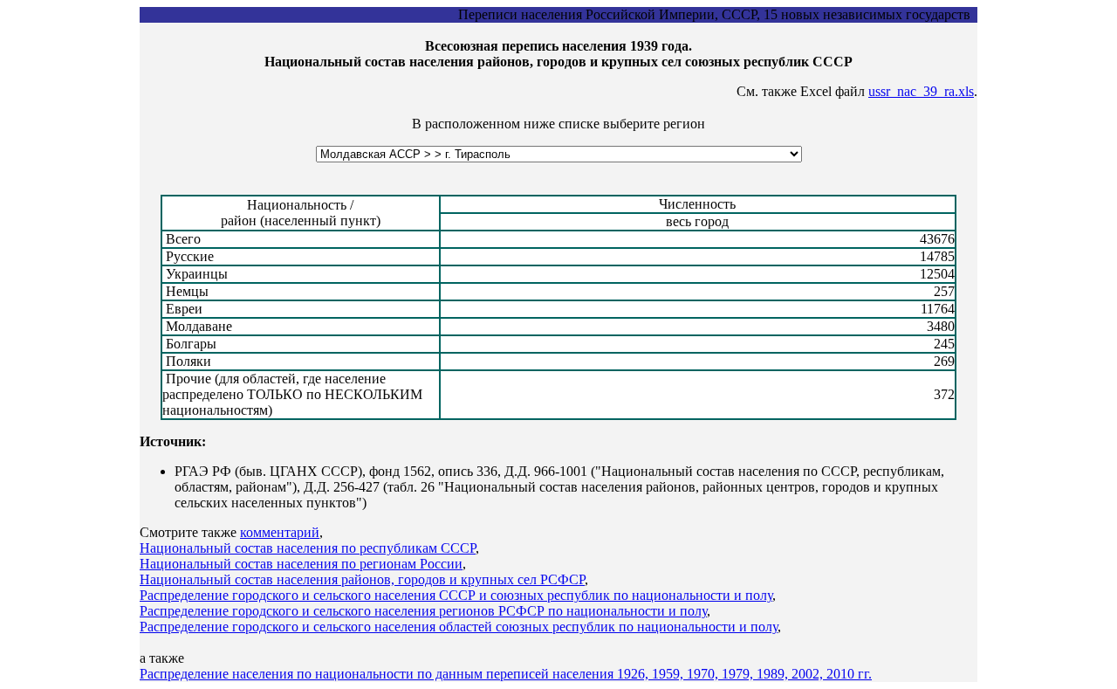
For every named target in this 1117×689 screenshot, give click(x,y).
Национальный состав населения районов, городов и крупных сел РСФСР (362, 579)
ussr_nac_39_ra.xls (921, 91)
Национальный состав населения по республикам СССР (308, 548)
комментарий (279, 532)
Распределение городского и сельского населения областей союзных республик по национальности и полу (459, 626)
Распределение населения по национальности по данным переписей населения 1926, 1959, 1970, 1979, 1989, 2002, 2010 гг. (506, 673)
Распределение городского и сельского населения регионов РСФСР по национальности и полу (423, 610)
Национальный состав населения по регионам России (301, 563)
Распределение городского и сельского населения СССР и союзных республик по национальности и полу (456, 595)
